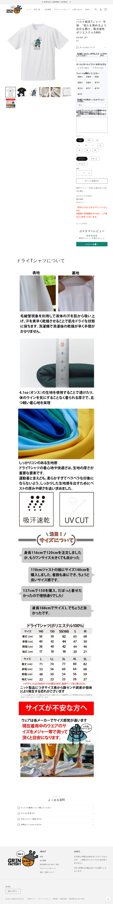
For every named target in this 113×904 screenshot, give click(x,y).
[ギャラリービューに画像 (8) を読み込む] (67, 92)
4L (87, 150)
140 (80, 140)
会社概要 (43, 860)
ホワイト (82, 159)
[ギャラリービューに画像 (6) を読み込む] (44, 92)
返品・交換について (47, 872)
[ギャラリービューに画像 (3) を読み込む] (33, 92)
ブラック (94, 159)
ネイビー (82, 164)
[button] (38, 9)
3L (80, 150)
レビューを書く (91, 244)
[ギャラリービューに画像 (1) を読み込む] (11, 92)
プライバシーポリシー (48, 868)
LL (100, 145)
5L (95, 150)
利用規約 (55, 899)
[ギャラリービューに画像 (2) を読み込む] (22, 92)
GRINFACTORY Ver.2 (17, 899)
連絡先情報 (63, 899)
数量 (77, 168)
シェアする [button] (83, 223)
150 (88, 140)
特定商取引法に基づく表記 (49, 864)
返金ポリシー (32, 899)
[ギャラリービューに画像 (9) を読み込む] (11, 103)
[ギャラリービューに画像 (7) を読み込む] (55, 92)
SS (98, 140)
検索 (41, 857)
